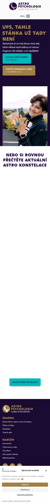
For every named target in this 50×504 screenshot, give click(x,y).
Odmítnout (25, 490)
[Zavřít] (46, 471)
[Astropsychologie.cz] (25, 6)
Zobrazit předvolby (25, 495)
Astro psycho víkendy (10, 454)
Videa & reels (7, 432)
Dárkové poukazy (9, 458)
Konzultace (7, 450)
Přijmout (25, 485)
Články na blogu (8, 425)
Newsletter (6, 429)
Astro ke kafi (7, 443)
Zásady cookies (7, 501)
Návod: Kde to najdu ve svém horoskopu (17, 422)
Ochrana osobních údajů (22, 501)
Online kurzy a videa (10, 447)
